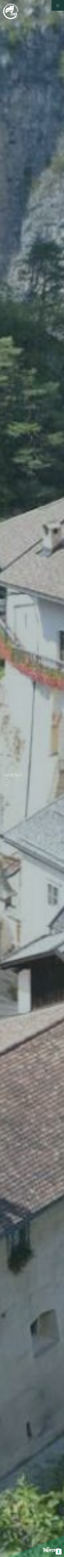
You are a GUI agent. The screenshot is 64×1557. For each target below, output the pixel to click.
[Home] (11, 11)
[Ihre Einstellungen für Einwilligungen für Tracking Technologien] (59, 1552)
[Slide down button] (6, 781)
